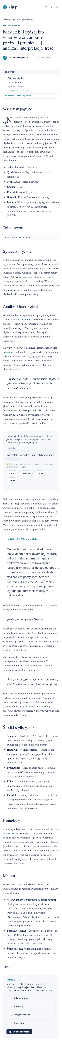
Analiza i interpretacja (18, 90)
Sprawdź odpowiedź (19, 1031)
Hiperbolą (19, 1023)
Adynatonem (21, 998)
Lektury (6, 19)
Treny (12, 480)
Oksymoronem (22, 1014)
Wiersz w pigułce (16, 78)
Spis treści (10, 72)
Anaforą (18, 1006)
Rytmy (12, 473)
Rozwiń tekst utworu (19, 237)
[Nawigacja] (46, 7)
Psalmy (26, 473)
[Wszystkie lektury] (51, 7)
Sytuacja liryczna (16, 86)
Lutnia (40, 473)
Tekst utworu (14, 82)
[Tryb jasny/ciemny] (57, 7)
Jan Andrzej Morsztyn (23, 19)
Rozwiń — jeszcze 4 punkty (19, 96)
